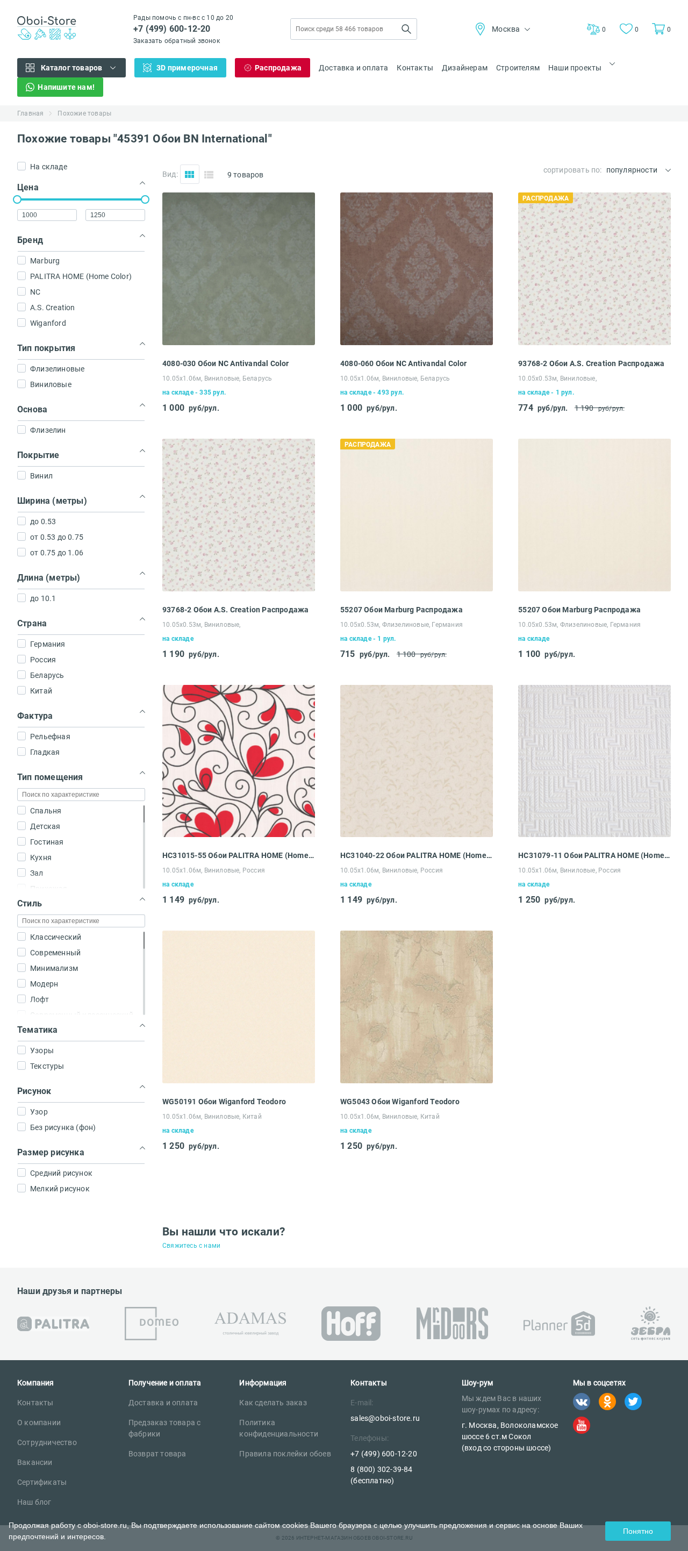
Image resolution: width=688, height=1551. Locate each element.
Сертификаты (42, 1482)
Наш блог (34, 1502)
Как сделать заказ (272, 1402)
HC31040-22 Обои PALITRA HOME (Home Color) (416, 855)
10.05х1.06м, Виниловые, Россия (213, 870)
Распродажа (278, 67)
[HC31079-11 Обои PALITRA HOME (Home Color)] (594, 834)
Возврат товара (157, 1453)
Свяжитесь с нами (191, 1245)
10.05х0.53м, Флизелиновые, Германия (401, 624)
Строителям (518, 67)
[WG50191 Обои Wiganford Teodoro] (238, 1080)
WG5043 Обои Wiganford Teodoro (400, 1101)
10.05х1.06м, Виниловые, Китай (212, 1116)
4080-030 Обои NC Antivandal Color (225, 363)
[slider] (17, 199)
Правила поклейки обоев (285, 1453)
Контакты (415, 67)
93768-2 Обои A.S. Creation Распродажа (591, 363)
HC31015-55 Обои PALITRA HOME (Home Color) (238, 855)
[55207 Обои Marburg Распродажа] (416, 588)
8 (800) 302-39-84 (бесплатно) (381, 1475)
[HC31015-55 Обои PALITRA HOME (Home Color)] (238, 834)
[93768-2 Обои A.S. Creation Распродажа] (594, 342)
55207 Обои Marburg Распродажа (401, 609)
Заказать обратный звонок (176, 41)
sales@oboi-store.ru (385, 1418)
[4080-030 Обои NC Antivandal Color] (238, 342)
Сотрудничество (47, 1442)
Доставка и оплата (353, 67)
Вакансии (35, 1462)
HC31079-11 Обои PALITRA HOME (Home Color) (594, 855)
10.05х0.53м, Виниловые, (557, 378)
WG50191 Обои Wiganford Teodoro (224, 1101)
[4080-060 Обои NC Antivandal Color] (416, 342)
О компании (39, 1422)
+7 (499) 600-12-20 (172, 29)
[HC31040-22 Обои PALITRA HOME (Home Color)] (416, 834)
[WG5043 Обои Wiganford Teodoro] (416, 1080)
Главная (30, 113)
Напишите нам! (66, 87)
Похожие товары (84, 113)
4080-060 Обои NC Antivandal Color (403, 363)
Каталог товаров (72, 67)
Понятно (638, 1531)
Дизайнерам (465, 67)
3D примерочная (187, 67)
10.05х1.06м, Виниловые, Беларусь (217, 378)
